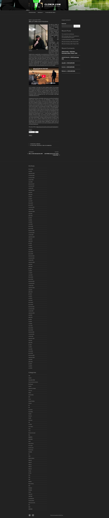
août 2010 (30, 359)
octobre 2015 (30, 234)
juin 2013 (30, 293)
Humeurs (30, 415)
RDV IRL (30, 481)
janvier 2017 (30, 205)
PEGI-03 (30, 460)
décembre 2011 (31, 332)
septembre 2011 (31, 338)
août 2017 (30, 192)
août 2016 (30, 213)
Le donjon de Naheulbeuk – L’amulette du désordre (71, 39)
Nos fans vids (30, 447)
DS (29, 405)
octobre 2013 (30, 285)
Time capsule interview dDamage (68, 34)
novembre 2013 (31, 283)
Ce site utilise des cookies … (50, 12)
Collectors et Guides (32, 388)
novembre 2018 (31, 177)
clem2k (39, 19)
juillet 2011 (30, 342)
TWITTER (30, 496)
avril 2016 (30, 222)
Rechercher (64, 23)
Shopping (30, 487)
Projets (29, 470)
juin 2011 (30, 344)
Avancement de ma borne (33, 382)
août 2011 (30, 340)
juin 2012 (30, 319)
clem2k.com (53, 4)
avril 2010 (30, 368)
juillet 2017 (30, 194)
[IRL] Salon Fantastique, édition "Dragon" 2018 (70, 43)
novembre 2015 (31, 232)
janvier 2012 (30, 329)
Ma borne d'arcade (31, 432)
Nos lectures (30, 449)
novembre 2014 (31, 258)
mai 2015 (30, 245)
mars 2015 (30, 249)
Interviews (30, 420)
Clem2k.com (40, 12)
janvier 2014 (30, 279)
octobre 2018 (30, 179)
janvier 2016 (30, 228)
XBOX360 (30, 509)
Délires (29, 392)
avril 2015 (30, 247)
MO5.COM (30, 439)
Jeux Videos (30, 426)
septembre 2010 (31, 357)
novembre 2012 (31, 308)
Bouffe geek (30, 384)
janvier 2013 (30, 304)
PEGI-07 (30, 462)
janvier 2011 (30, 353)
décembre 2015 (31, 230)
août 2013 (30, 289)
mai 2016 (30, 219)
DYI (29, 407)
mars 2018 (30, 181)
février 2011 (30, 351)
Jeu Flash (30, 424)
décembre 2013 (31, 281)
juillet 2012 (30, 317)
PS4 (29, 477)
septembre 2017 (31, 190)
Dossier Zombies (31, 401)
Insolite (29, 418)
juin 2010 (30, 363)
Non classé (30, 445)
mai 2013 (30, 296)
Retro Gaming (30, 483)
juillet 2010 (30, 361)
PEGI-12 (29, 464)
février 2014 (30, 277)
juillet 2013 (30, 291)
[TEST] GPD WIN (70, 62)
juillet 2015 (30, 241)
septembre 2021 (31, 173)
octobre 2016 (30, 209)
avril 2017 (30, 198)
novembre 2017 (31, 186)
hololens (34, 145)
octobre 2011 (30, 336)
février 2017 (30, 203)
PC (29, 454)
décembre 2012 (31, 306)
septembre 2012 (31, 313)
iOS (29, 422)
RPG (29, 485)
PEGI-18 (30, 468)
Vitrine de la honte (32, 12)
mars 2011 (30, 349)
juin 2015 (30, 243)
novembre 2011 (31, 334)
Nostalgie (30, 451)
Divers (29, 399)
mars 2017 (30, 200)
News (29, 441)
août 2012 (30, 315)
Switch (29, 492)
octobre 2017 (30, 188)
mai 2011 (30, 346)
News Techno (30, 443)
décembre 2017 (31, 183)
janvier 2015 (30, 253)
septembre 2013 (31, 287)
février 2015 (30, 251)
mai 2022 (30, 171)
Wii (29, 504)
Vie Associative (31, 500)
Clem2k (29, 386)
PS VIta (29, 473)
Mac (29, 434)
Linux (29, 430)
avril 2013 (30, 298)
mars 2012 (30, 325)
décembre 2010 (31, 355)
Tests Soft (30, 494)
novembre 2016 (31, 207)
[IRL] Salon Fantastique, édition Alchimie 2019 (70, 41)
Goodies (29, 413)
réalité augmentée (47, 145)
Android (29, 377)
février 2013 (30, 302)
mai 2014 (30, 270)
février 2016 (30, 226)
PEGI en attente (31, 458)
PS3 (29, 475)
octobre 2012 (30, 310)
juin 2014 (30, 268)
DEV (29, 396)
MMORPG (30, 437)
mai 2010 (30, 365)
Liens (29, 428)
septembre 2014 (31, 262)
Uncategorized (31, 498)
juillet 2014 (30, 266)
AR (31, 145)
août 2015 (30, 238)
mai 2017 (30, 196)
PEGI (29, 456)
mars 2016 (30, 224)
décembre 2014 (31, 255)
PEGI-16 (30, 466)
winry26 (63, 62)
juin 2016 (30, 217)
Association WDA (31, 379)
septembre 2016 (31, 211)
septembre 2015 (31, 236)
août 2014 (30, 264)
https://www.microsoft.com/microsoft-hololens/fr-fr (47, 126)
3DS (29, 375)
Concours (30, 390)
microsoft (39, 145)
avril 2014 (30, 272)
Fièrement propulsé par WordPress (56, 515)
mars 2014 (30, 274)
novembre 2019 (31, 175)
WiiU (29, 506)
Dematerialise (31, 394)
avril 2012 (30, 323)
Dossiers (30, 403)
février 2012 (30, 327)
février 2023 (30, 169)
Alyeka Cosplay (65, 51)
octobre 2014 (30, 260)
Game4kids (30, 411)
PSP (29, 479)
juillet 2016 (30, 215)
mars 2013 (30, 300)
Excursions (30, 409)
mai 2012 (30, 321)
